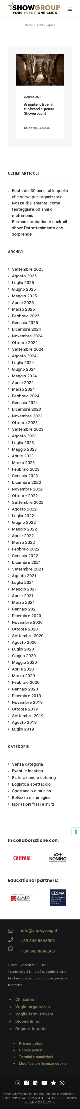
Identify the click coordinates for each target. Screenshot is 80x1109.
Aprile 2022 (23, 535)
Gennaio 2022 (25, 555)
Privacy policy (30, 1043)
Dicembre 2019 (26, 695)
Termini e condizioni (36, 1057)
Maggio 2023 (24, 449)
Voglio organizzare (33, 1006)
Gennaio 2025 (25, 322)
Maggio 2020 (24, 662)
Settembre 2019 (28, 715)
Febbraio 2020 (26, 682)
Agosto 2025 (24, 276)
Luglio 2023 (23, 442)
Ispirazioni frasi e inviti (33, 804)
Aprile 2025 (23, 302)
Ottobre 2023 (25, 422)
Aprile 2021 (23, 595)
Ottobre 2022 (25, 495)
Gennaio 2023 (25, 475)
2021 (40, 25)
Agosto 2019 (24, 722)
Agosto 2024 (24, 356)
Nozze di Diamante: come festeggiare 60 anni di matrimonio (36, 209)
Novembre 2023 (27, 416)
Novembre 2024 (27, 336)
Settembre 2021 (28, 569)
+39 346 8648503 (38, 940)
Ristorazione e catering (34, 777)
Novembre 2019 (27, 702)
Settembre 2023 (28, 429)
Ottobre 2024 (25, 342)
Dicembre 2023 (26, 409)
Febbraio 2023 (26, 469)
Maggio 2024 (24, 376)
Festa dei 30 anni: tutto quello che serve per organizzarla (40, 193)
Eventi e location (39, 128)
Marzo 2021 (23, 602)
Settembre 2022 (28, 502)
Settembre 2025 (28, 269)
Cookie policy (30, 1050)
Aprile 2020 (23, 669)
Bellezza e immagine (31, 797)
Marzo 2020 (23, 675)
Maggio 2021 (24, 589)
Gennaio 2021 (25, 609)
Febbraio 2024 (26, 396)
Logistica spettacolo (31, 784)
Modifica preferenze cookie (43, 1063)
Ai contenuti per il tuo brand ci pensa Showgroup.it (39, 109)
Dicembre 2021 (26, 562)
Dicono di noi (27, 1021)
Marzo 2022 (23, 542)
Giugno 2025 (24, 289)
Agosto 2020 (24, 642)
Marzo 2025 (23, 309)
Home (29, 25)
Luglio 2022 (23, 515)
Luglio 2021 (23, 582)
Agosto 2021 (24, 575)
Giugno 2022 (24, 522)
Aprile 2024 (23, 382)
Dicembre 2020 (26, 615)
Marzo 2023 (23, 462)
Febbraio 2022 (26, 549)
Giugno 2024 (24, 369)
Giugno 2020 (24, 655)
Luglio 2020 (23, 649)
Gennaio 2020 (25, 689)
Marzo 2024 (23, 389)
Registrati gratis (30, 1028)
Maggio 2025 (24, 296)
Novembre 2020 (27, 622)
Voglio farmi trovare (34, 1014)
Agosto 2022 (24, 509)
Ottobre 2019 (25, 709)
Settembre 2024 (28, 349)
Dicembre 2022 (26, 482)
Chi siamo (24, 999)
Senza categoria (27, 764)
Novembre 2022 (27, 489)
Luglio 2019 (23, 729)
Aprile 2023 (23, 456)
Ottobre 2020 (25, 629)
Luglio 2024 (23, 362)
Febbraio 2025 (26, 316)
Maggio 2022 (24, 529)
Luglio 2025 (23, 282)
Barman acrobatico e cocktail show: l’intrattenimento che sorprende (39, 228)
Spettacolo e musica (31, 791)
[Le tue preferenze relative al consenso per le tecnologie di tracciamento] (76, 832)
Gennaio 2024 (25, 402)
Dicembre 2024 (26, 329)
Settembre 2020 (28, 635)
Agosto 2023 (24, 436)
